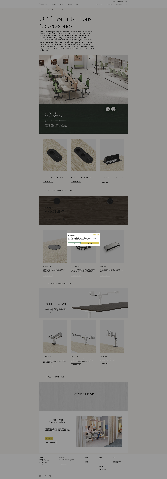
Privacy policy (96, 234)
